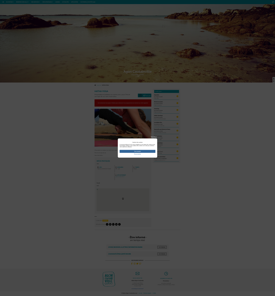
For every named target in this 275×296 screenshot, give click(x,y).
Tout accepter (137, 151)
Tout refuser (154, 136)
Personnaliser (137, 154)
